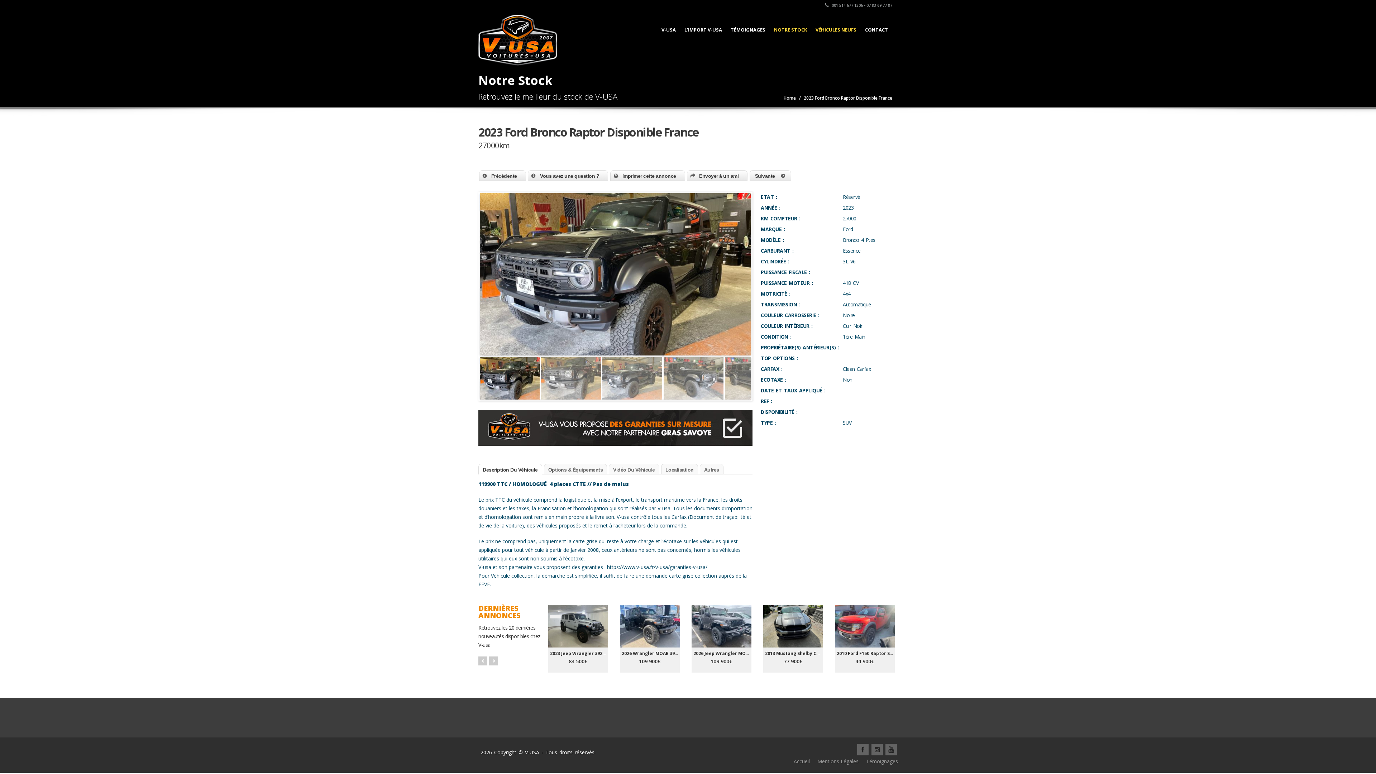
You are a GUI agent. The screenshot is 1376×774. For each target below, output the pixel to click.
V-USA (668, 30)
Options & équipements (575, 470)
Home (790, 98)
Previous (469, 385)
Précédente (504, 176)
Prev (482, 660)
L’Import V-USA (703, 30)
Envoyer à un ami (719, 176)
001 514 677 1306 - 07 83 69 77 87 (861, 5)
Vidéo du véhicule (634, 470)
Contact (876, 30)
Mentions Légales (838, 761)
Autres (711, 470)
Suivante (765, 176)
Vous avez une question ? (569, 176)
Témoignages (748, 30)
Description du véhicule (510, 470)
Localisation (679, 470)
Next (763, 385)
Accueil (802, 761)
